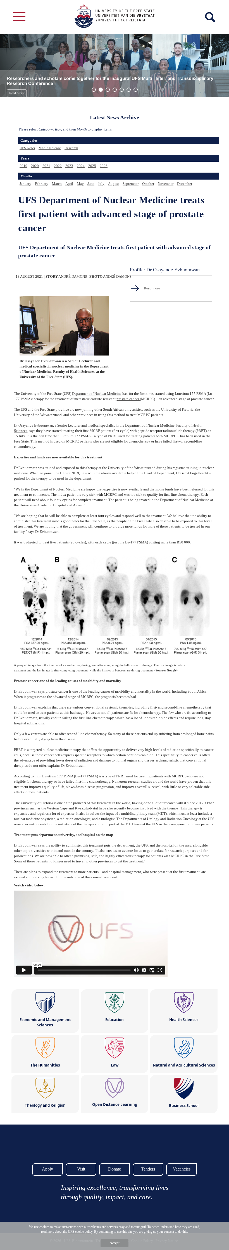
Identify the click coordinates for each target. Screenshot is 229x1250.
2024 (81, 166)
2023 (69, 166)
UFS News (27, 148)
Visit (81, 1169)
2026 (104, 166)
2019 (23, 166)
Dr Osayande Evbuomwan (33, 425)
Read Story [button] (16, 93)
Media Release (50, 148)
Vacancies (181, 1169)
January (25, 184)
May (80, 184)
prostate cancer (128, 399)
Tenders (148, 1169)
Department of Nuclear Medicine (96, 393)
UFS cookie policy (80, 1232)
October (148, 184)
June (90, 184)
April (69, 184)
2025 (92, 166)
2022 (58, 166)
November (165, 184)
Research (71, 148)
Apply (47, 1169)
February (41, 184)
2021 (46, 166)
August (113, 184)
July (101, 184)
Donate (114, 1169)
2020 (35, 166)
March (57, 184)
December (184, 184)
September (131, 184)
